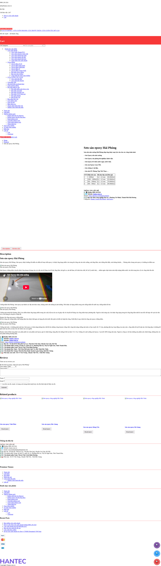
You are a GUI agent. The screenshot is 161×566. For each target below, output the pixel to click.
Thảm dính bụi (11, 124)
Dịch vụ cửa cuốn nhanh (11, 15)
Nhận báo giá (8, 477)
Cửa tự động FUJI (16, 64)
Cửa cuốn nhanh (12, 50)
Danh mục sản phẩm (11, 49)
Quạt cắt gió (11, 102)
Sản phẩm (7, 475)
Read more (4, 429)
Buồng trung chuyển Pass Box (16, 117)
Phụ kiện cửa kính (16, 90)
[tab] (6, 248)
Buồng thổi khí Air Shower (15, 115)
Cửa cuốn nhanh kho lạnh (18, 55)
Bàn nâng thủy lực (12, 99)
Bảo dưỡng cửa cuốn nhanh (12, 523)
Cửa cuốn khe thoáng (17, 80)
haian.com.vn (97, 194)
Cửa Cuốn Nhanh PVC (18, 52)
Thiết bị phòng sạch (9, 114)
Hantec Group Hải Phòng (98, 199)
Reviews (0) (16, 248)
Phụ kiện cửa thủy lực (17, 92)
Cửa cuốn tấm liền (16, 79)
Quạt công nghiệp (9, 125)
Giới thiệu (7, 112)
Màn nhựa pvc (11, 104)
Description (6, 248)
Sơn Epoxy (110, 199)
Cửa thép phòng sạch (13, 120)
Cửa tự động (11, 62)
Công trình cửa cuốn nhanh (19, 60)
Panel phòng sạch (12, 119)
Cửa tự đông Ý (15, 69)
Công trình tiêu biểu (9, 479)
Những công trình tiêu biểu (15, 107)
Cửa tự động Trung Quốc (18, 70)
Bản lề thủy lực (15, 97)
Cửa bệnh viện (11, 82)
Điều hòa (6, 129)
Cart (5, 17)
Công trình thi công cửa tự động (20, 75)
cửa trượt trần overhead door (15, 84)
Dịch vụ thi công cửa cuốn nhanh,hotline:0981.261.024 (20, 525)
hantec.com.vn (14, 338)
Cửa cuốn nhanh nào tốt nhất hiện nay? (15, 526)
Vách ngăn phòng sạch (14, 122)
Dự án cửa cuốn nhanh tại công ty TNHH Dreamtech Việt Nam (22, 531)
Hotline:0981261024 (6, 29)
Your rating (4, 366)
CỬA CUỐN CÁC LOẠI (15, 77)
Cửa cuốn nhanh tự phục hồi (19, 54)
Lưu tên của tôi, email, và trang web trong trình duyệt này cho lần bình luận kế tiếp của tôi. (29, 384)
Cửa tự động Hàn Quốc (18, 65)
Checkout (10, 134)
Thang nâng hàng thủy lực (15, 106)
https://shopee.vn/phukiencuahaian (99, 196)
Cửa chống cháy (12, 101)
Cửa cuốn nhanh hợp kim (18, 59)
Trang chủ (7, 110)
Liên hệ (6, 130)
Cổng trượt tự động (13, 85)
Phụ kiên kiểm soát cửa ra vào (20, 89)
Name (2, 378)
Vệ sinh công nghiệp (10, 127)
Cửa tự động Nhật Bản (18, 67)
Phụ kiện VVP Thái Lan (18, 94)
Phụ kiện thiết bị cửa (13, 87)
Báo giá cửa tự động (17, 74)
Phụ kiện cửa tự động (17, 72)
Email (2, 381)
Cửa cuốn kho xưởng (10, 530)
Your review (4, 368)
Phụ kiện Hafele (16, 95)
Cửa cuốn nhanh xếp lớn (18, 57)
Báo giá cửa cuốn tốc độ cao (12, 528)
